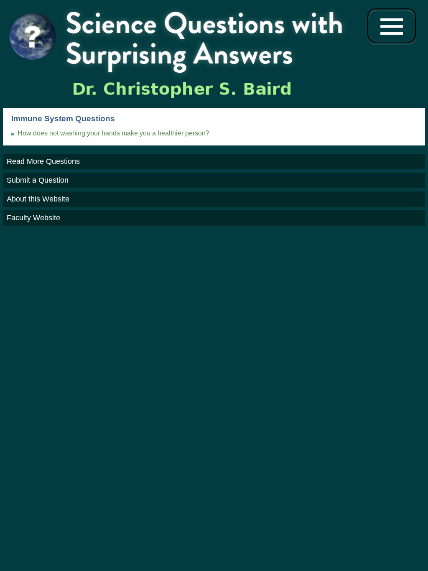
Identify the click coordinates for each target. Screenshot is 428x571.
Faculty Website (33, 218)
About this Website (38, 199)
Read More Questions (43, 161)
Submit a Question (38, 180)
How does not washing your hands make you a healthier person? (113, 133)
